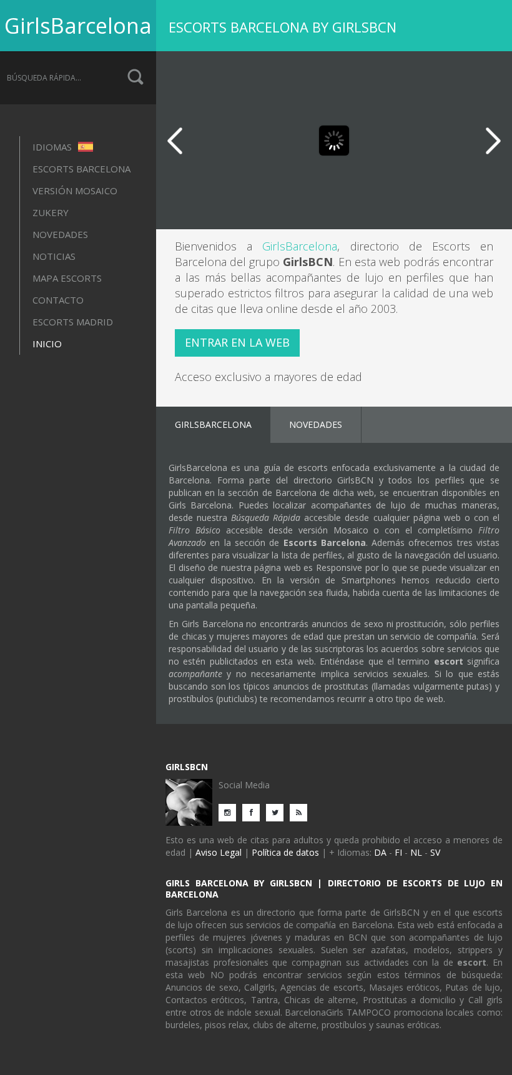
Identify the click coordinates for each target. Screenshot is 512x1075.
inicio (47, 343)
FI (398, 852)
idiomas (53, 147)
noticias (54, 256)
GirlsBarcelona (78, 25)
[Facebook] (254, 812)
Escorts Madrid (72, 321)
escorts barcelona (81, 168)
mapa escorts (67, 278)
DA (380, 852)
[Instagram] (230, 812)
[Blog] (301, 812)
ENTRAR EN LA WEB (237, 342)
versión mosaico (74, 190)
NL (416, 852)
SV (435, 852)
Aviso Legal (218, 852)
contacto (58, 300)
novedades (60, 234)
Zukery (50, 212)
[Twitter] (278, 812)
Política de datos (285, 852)
